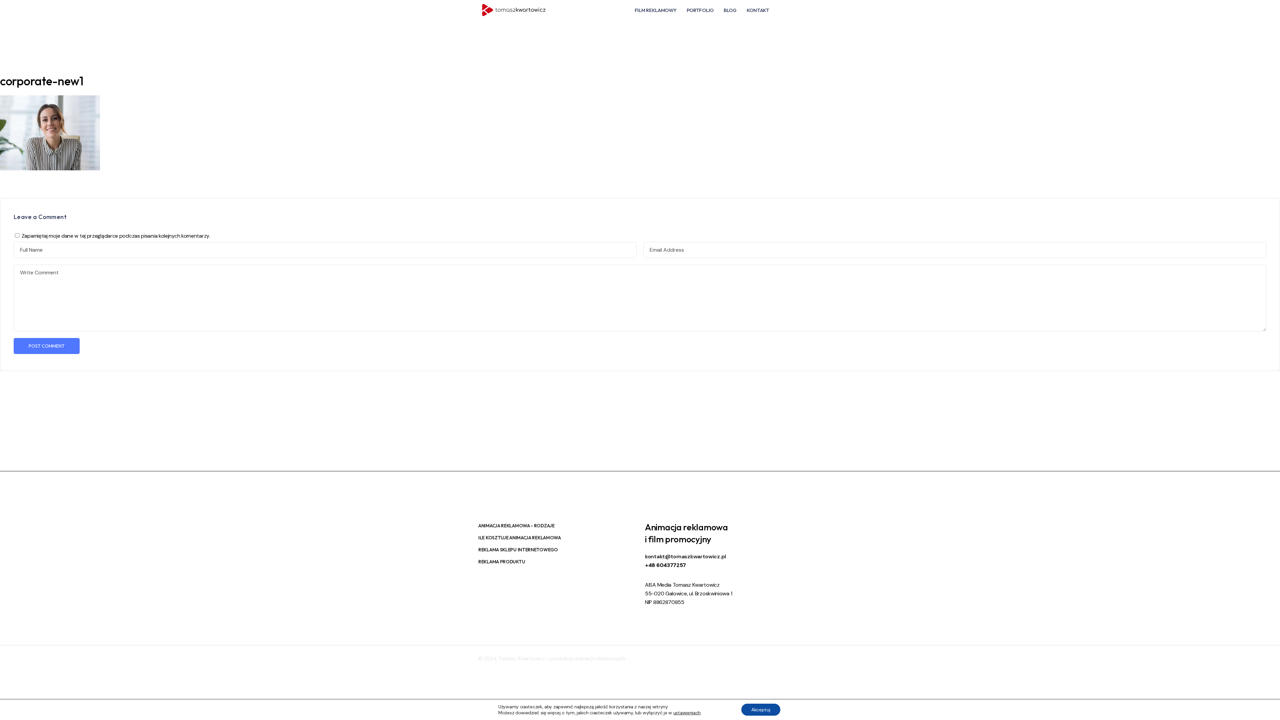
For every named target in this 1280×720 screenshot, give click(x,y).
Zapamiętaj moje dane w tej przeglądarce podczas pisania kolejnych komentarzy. (116, 235)
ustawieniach (687, 713)
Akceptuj (760, 710)
